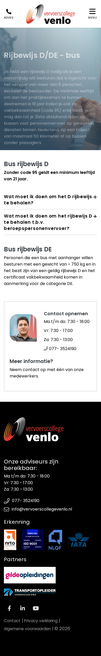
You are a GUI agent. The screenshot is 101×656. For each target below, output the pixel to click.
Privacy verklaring (40, 620)
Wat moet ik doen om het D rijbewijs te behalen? (48, 200)
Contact (12, 620)
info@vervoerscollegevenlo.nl (42, 509)
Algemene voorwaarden (27, 628)
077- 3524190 (62, 349)
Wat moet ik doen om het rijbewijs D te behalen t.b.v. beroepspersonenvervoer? (48, 222)
